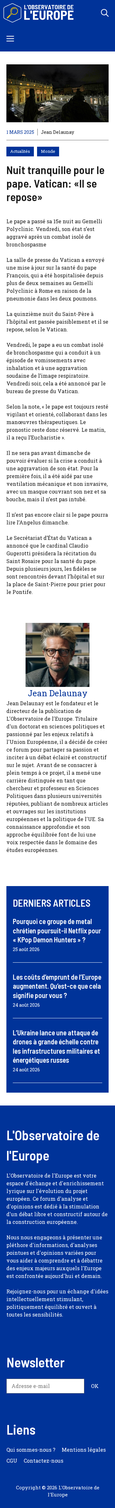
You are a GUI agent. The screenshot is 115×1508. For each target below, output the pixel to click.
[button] (105, 13)
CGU (11, 1460)
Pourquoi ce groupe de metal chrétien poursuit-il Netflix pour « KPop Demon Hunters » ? (57, 930)
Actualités (20, 151)
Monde (48, 151)
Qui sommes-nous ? (30, 1449)
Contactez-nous (43, 1460)
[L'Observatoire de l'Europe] (39, 13)
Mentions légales (84, 1449)
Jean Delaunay (57, 132)
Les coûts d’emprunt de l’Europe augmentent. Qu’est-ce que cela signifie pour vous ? (57, 986)
